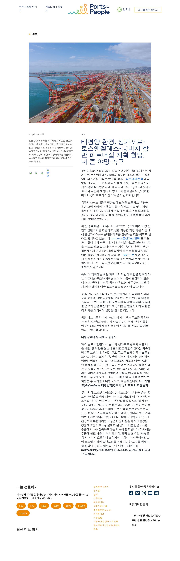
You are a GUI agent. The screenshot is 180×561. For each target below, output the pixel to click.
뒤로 (34, 34)
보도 (83, 134)
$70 (32, 505)
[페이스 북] (31, 174)
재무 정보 (97, 498)
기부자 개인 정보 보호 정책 (105, 521)
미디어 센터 (98, 502)
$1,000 (81, 505)
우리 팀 (96, 490)
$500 (68, 505)
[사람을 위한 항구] (89, 9)
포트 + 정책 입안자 (28, 9)
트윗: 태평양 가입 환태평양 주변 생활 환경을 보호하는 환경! (146, 520)
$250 (56, 505)
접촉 (95, 529)
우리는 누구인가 (101, 486)
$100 (43, 505)
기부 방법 (97, 517)
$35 (21, 505)
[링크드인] (43, 174)
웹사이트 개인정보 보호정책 (106, 525)
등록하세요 (98, 513)
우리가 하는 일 (100, 506)
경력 (95, 494)
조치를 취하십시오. (148, 10)
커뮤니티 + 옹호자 (54, 9)
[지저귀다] (37, 174)
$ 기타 (22, 513)
